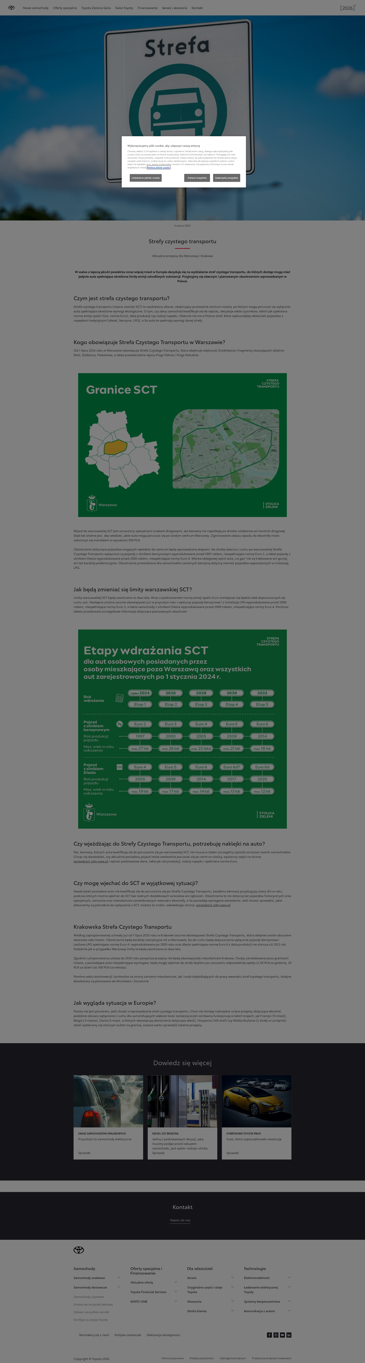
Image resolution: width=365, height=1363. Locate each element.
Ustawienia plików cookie (146, 177)
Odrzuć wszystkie (197, 177)
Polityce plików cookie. (158, 167)
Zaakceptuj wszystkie (226, 177)
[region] (184, 161)
